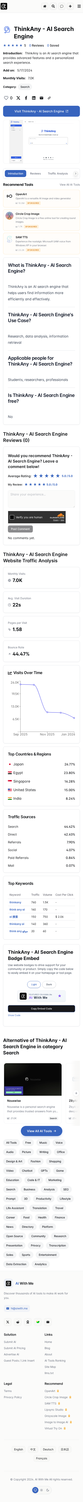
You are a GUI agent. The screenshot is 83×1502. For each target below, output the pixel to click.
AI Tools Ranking (55, 1360)
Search (25, 86)
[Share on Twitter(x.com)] (18, 98)
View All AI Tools (70, 184)
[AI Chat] (61, 6)
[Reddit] (18, 1322)
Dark (49, 984)
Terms (8, 1391)
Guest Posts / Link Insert (19, 1360)
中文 (33, 1449)
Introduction (15, 173)
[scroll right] (76, 1093)
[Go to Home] (44, 6)
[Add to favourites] (6, 98)
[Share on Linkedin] (34, 98)
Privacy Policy (13, 1397)
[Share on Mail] (41, 98)
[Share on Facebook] (26, 98)
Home (48, 1341)
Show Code (14, 1015)
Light (34, 984)
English (18, 1449)
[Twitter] (8, 1322)
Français (41, 1458)
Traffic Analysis (58, 173)
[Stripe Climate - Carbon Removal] (38, 1322)
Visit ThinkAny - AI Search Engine (39, 111)
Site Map (50, 1366)
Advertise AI (11, 1354)
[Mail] (48, 1322)
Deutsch (48, 1449)
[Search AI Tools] (53, 6)
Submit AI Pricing (14, 1348)
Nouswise (14, 1101)
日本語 (65, 1449)
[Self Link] (49, 98)
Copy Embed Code (41, 1008)
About (48, 1354)
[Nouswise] (33, 1079)
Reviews (35, 173)
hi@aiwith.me (19, 1308)
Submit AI (10, 1341)
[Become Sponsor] (28, 1322)
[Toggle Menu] (79, 6)
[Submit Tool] (70, 6)
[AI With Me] (4, 6)
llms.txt (49, 1373)
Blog (47, 1348)
